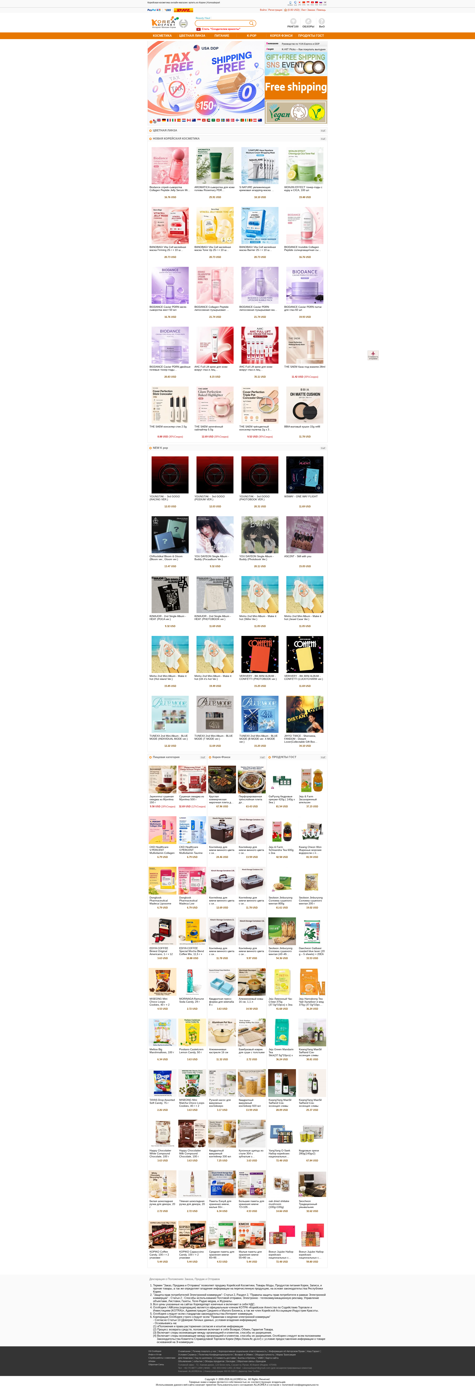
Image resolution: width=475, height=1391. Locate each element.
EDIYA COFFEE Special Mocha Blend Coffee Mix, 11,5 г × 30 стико (191, 953)
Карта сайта (272, 1358)
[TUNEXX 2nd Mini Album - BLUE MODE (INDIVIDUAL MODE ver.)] (170, 732)
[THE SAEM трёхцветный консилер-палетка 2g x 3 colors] (260, 422)
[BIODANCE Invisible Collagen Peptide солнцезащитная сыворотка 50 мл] (304, 243)
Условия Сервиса (187, 1354)
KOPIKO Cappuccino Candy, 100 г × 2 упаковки (191, 1254)
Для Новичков (185, 1358)
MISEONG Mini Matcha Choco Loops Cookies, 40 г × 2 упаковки (191, 1104)
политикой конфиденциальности (300, 1384)
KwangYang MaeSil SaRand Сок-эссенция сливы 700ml (310, 1104)
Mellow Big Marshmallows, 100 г (162, 1051)
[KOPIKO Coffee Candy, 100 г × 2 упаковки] (162, 1247)
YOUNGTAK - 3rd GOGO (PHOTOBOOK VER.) (254, 498)
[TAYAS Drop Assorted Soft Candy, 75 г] (162, 1096)
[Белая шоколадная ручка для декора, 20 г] (162, 1197)
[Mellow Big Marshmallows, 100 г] (162, 1045)
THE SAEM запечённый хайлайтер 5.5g (208, 428)
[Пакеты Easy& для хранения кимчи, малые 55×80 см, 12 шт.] (222, 1197)
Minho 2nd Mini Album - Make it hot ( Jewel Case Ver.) (302, 618)
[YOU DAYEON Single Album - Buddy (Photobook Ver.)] (260, 552)
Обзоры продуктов (214, 1361)
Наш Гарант (313, 1351)
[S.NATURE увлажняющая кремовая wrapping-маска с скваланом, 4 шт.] (260, 183)
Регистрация (275, 10)
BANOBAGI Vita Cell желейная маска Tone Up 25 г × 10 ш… (212, 248)
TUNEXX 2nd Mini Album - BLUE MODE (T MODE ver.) (213, 737)
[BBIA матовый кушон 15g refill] (304, 422)
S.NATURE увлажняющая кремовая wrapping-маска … (256, 189)
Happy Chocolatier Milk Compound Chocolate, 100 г (190, 1153)
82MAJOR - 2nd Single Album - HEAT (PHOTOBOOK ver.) (212, 618)
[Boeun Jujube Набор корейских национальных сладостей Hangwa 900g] (312, 1247)
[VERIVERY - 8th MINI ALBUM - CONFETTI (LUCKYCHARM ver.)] (304, 672)
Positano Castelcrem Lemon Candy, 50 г (191, 1051)
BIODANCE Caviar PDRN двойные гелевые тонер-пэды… (170, 368)
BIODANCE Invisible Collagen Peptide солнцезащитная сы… (302, 248)
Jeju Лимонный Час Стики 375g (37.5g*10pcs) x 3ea (280, 1001)
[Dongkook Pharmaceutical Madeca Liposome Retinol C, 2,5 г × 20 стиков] (162, 893)
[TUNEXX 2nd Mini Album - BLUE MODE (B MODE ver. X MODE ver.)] (260, 732)
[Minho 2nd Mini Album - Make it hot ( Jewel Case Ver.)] (304, 612)
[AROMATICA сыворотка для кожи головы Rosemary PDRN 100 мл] (215, 183)
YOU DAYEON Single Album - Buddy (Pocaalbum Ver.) (211, 558)
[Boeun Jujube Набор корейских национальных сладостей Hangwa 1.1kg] (282, 1247)
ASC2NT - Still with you (297, 556)
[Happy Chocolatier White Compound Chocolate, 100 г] (162, 1146)
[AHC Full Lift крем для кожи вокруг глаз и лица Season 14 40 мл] (215, 363)
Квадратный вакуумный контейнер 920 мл (250, 1102)
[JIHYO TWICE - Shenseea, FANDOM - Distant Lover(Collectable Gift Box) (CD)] (304, 732)
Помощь (321, 10)
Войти (263, 10)
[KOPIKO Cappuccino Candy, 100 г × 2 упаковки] (192, 1247)
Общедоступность (264, 1354)
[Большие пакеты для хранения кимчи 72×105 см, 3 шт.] (252, 1197)
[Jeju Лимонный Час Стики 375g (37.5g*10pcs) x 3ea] (282, 995)
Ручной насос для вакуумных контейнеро (220, 1102)
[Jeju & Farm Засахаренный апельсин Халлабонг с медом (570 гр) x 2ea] (312, 792)
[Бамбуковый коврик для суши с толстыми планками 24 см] (252, 1045)
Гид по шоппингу (203, 1358)
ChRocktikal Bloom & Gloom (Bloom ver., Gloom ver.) (166, 558)
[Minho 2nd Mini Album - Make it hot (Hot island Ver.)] (170, 672)
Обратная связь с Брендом (251, 1361)
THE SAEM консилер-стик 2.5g (168, 426)
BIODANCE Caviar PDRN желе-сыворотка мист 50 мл (168, 308)
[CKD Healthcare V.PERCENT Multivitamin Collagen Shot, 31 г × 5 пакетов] (162, 843)
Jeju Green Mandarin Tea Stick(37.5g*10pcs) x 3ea (281, 1054)
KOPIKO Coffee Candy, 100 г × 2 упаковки (159, 1254)
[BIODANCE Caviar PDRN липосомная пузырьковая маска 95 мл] (260, 303)
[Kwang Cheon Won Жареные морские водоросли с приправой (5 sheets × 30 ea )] (312, 843)
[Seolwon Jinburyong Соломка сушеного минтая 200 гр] (312, 893)
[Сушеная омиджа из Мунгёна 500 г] (192, 792)
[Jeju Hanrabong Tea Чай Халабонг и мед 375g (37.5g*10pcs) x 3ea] (312, 995)
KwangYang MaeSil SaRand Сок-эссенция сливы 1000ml (280, 1104)
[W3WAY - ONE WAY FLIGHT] (304, 492)
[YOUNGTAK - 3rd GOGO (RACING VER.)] (170, 492)
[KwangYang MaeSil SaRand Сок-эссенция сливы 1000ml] (282, 1096)
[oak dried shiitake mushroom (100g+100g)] (282, 1197)
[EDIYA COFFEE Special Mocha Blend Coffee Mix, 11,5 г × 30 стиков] (192, 944)
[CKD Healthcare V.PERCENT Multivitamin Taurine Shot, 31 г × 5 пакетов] (192, 843)
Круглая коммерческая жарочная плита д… (221, 799)
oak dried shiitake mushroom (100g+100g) (279, 1204)
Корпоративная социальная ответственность (243, 1351)
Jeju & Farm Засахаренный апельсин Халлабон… (308, 801)
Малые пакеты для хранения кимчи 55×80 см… (250, 1254)
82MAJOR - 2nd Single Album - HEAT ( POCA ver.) (168, 618)
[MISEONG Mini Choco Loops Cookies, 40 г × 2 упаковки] (162, 995)
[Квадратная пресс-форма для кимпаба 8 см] (222, 995)
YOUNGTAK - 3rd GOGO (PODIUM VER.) (209, 498)
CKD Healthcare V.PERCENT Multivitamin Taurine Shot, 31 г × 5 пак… (191, 851)
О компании (184, 1351)
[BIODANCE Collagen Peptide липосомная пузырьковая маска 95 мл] (215, 303)
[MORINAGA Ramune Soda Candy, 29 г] (192, 995)
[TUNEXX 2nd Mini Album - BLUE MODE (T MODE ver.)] (215, 732)
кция (270, 49)
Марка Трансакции (286, 1354)
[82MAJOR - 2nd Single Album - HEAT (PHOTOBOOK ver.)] (215, 612)
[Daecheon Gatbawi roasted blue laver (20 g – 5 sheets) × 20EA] (312, 944)
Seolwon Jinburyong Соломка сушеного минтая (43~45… (280, 951)
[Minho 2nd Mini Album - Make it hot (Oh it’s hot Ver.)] (215, 672)
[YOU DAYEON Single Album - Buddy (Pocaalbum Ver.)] (215, 552)
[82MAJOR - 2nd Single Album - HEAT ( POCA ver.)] (170, 612)
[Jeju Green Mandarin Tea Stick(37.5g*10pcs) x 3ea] (282, 1045)
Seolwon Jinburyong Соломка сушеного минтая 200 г (311, 900)
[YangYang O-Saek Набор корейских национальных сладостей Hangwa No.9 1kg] (282, 1146)
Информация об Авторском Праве (287, 1351)
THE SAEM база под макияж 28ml (304, 366)
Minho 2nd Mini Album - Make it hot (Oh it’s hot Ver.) (212, 677)
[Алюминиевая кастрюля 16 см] (222, 1045)
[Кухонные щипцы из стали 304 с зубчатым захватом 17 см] (252, 1146)
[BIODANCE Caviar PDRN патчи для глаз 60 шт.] (304, 303)
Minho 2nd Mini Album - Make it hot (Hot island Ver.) (168, 677)
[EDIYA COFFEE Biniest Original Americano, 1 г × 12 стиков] (162, 944)
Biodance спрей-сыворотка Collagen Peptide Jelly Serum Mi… (170, 189)
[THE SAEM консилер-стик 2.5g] (170, 422)
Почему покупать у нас (205, 1351)
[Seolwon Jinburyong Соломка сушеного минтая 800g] (282, 893)
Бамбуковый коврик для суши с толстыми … (252, 1052)
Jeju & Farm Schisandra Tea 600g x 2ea (281, 849)
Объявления (184, 1361)
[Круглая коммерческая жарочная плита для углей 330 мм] (222, 792)
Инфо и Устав (154, 1354)
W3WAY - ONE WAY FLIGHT (301, 496)
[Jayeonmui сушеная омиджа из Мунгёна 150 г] (162, 792)
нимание (272, 43)
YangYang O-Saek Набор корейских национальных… (279, 1153)
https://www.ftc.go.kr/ (248, 1338)
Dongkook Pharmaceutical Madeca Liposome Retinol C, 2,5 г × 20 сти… (161, 903)
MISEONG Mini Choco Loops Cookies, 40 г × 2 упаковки (160, 1003)
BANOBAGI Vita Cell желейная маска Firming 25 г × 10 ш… (168, 248)
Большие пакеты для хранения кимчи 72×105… (251, 1204)
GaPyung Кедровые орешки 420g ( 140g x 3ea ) (282, 799)
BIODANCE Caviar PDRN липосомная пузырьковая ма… (258, 308)
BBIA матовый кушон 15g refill (302, 426)
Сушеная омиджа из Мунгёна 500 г (191, 798)
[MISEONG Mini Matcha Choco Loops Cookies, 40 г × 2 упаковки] (192, 1096)
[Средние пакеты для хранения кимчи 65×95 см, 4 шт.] (222, 1247)
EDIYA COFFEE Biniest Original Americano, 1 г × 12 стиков (161, 953)
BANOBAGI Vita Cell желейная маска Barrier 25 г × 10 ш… (257, 248)
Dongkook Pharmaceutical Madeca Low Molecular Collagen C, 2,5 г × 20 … (192, 903)
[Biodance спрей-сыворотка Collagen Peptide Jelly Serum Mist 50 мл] (170, 183)
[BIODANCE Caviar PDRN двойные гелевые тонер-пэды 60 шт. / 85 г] (170, 363)
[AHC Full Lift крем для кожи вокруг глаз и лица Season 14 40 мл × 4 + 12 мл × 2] (260, 363)
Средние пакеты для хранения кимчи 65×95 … (221, 1254)
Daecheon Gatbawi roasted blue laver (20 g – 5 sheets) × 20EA (312, 951)
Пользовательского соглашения (235, 1384)
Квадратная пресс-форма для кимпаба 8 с (221, 1001)
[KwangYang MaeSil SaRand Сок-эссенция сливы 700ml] (312, 1096)
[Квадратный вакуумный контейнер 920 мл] (252, 1096)
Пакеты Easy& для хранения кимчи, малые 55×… (220, 1204)
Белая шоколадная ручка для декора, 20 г (162, 1204)
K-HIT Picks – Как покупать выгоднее (304, 49)
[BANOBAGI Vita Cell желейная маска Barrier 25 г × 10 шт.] (260, 243)
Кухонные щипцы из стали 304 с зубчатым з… (251, 1153)
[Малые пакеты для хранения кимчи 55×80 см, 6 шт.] (252, 1247)
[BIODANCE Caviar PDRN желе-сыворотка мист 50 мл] (170, 303)
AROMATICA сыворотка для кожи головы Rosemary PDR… (214, 189)
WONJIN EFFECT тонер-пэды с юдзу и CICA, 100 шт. (303, 189)
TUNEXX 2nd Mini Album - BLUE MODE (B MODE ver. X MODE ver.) (258, 738)
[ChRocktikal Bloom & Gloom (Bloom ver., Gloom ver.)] (170, 552)
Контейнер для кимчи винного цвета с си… (221, 849)
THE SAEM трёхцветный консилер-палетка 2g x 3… (255, 428)
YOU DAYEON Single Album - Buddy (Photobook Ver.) (256, 558)
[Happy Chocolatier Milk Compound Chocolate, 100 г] (192, 1146)
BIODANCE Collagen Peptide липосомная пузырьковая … (211, 308)
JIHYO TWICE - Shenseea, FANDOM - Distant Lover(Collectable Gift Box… (300, 738)
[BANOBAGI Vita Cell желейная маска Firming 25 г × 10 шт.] (170, 243)
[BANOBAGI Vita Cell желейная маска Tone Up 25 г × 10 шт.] (215, 243)
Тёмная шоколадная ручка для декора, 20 (192, 1203)
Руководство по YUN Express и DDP (301, 44)
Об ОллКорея (154, 1351)
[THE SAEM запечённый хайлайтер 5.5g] (215, 422)
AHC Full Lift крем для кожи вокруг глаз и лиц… (210, 368)
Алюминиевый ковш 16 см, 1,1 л (251, 1000)
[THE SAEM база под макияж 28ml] (304, 363)
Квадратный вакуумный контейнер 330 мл (220, 1153)
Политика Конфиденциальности (216, 1354)
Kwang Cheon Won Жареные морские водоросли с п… (310, 849)
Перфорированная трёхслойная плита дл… (250, 799)
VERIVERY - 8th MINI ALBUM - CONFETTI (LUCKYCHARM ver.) (303, 677)
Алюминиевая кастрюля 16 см (218, 1051)
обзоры (151, 1361)
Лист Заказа (308, 10)
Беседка (230, 1361)
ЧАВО (260, 1358)
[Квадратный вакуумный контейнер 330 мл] (222, 1146)
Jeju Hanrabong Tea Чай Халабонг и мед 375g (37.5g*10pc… (311, 1001)
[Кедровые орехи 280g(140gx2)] (312, 1146)
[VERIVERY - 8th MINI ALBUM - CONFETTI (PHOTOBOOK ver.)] (260, 672)
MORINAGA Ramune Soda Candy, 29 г (191, 1000)
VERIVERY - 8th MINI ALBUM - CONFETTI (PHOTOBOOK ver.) (258, 677)
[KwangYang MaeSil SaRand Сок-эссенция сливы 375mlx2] (312, 1045)
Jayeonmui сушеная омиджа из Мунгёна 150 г (162, 799)
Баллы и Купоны (246, 1358)
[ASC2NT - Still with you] (304, 552)
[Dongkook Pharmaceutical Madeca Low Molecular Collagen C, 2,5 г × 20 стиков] (192, 893)
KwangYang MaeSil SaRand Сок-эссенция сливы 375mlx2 (310, 1054)
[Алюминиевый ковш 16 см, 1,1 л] (252, 995)
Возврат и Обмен (244, 1354)
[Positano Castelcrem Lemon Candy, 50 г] (192, 1045)
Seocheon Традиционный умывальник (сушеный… (308, 1205)
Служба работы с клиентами (161, 1358)
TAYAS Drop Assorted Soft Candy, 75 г (162, 1101)
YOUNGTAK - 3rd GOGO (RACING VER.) (165, 498)
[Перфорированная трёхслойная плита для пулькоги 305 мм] (252, 792)
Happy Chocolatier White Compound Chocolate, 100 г (160, 1153)
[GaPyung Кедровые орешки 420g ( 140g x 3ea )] (282, 792)
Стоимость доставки (225, 1358)
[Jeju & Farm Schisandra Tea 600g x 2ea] (282, 843)
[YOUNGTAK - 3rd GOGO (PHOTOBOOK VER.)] (260, 492)
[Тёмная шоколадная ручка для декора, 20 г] (192, 1197)
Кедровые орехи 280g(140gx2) (309, 1152)
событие (198, 1361)
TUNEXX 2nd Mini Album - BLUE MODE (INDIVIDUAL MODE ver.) (169, 737)
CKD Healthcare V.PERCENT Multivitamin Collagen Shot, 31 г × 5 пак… (162, 851)
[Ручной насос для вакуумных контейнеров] (222, 1096)
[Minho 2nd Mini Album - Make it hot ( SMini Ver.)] (260, 612)
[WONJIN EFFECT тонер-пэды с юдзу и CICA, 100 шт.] (304, 183)
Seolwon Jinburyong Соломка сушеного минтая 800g (280, 900)
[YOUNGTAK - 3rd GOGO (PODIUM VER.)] (215, 492)
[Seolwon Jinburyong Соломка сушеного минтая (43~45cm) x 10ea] (282, 944)
